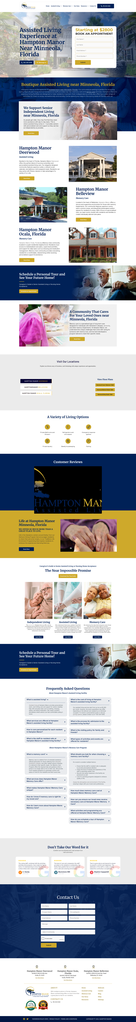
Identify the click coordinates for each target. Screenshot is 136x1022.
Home (47, 6)
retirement (32, 625)
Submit (82, 62)
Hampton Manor (104, 202)
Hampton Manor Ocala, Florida (29, 243)
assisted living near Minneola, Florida (63, 90)
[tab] (36, 381)
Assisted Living (55, 6)
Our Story (76, 6)
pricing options (77, 714)
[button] (36, 490)
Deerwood (54, 161)
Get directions (39, 978)
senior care (90, 92)
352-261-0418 (106, 6)
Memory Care (67, 6)
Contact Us (93, 6)
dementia (107, 326)
